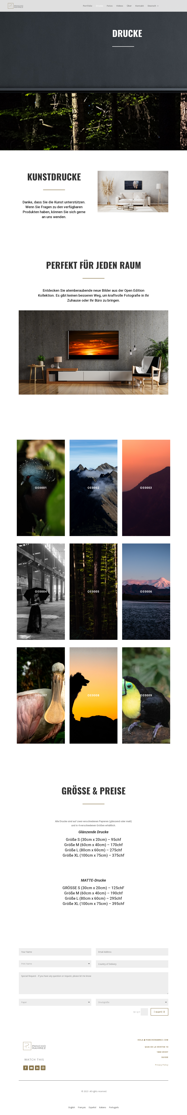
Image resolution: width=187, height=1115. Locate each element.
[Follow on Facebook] (25, 1068)
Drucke (99, 6)
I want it (159, 1012)
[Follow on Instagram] (43, 1068)
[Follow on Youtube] (31, 1068)
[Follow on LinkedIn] (37, 1068)
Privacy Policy (161, 1065)
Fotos (109, 6)
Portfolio (87, 6)
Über (129, 6)
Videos (119, 6)
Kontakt (139, 6)
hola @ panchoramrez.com (153, 1040)
